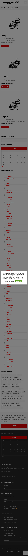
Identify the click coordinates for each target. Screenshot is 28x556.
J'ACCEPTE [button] (18, 281)
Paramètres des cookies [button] (8, 281)
